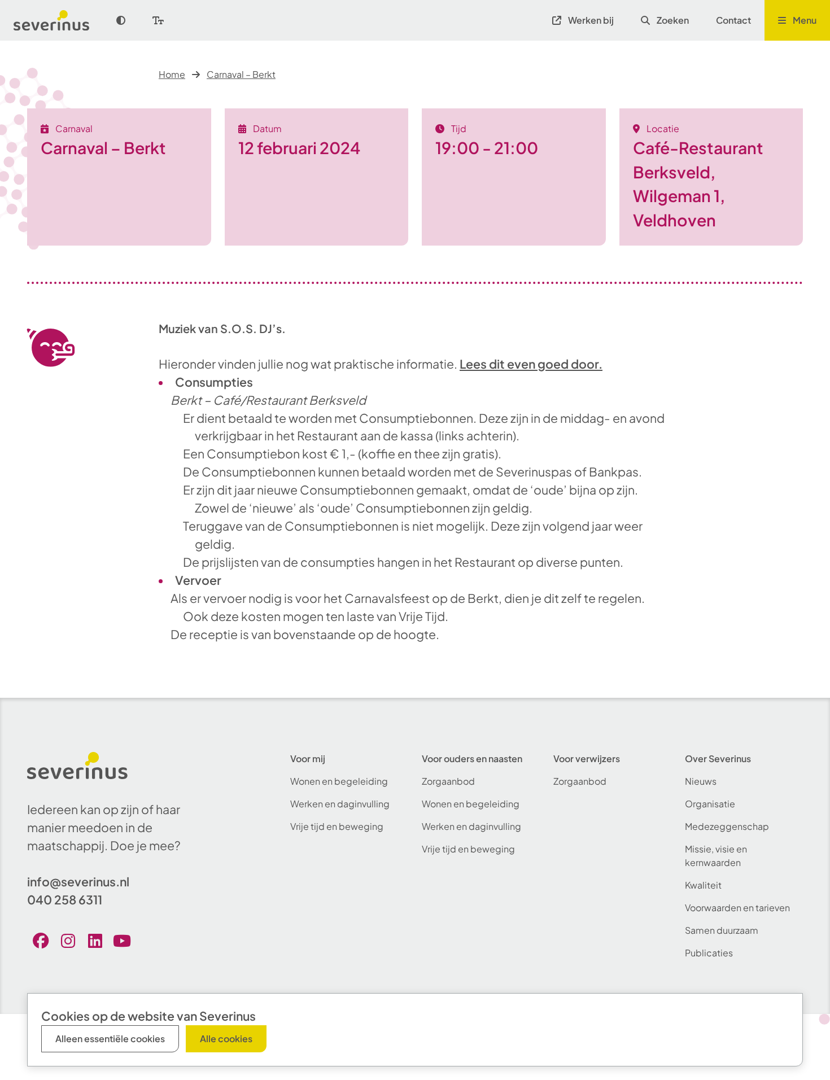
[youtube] (122, 940)
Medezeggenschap (727, 826)
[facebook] (40, 940)
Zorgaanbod (448, 781)
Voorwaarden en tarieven (737, 907)
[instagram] (67, 940)
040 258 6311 (64, 899)
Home (172, 74)
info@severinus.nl (78, 881)
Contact (733, 20)
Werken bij (591, 20)
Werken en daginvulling (340, 804)
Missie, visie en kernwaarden (716, 855)
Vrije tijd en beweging (336, 826)
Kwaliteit (703, 885)
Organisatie (710, 804)
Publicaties (709, 953)
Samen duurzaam (721, 930)
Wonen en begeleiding (339, 781)
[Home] (58, 20)
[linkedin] (94, 940)
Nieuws (701, 781)
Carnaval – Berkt (241, 74)
